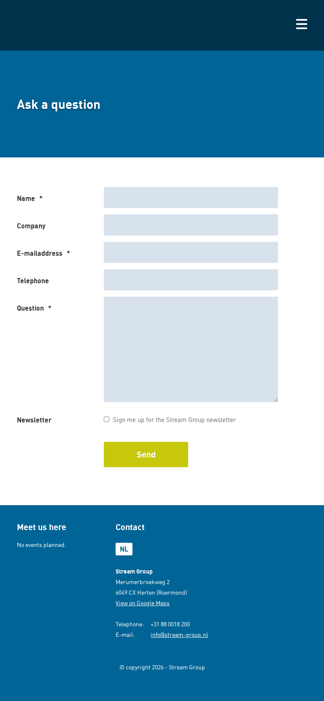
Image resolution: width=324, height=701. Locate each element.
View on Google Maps (143, 602)
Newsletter (34, 420)
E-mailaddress (43, 253)
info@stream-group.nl (179, 634)
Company (31, 226)
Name (30, 198)
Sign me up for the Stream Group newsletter (174, 420)
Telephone (33, 280)
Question (34, 308)
